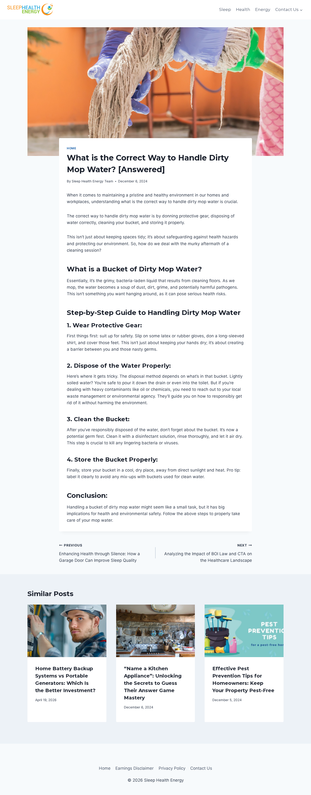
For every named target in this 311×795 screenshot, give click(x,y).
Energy (262, 9)
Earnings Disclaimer (134, 768)
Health (243, 9)
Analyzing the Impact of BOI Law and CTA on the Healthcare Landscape (208, 553)
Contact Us (201, 768)
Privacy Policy (172, 768)
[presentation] (66, 631)
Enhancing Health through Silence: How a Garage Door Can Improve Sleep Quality (99, 553)
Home (71, 148)
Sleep (225, 9)
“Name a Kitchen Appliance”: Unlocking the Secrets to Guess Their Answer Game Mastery (152, 683)
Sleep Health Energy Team (92, 181)
